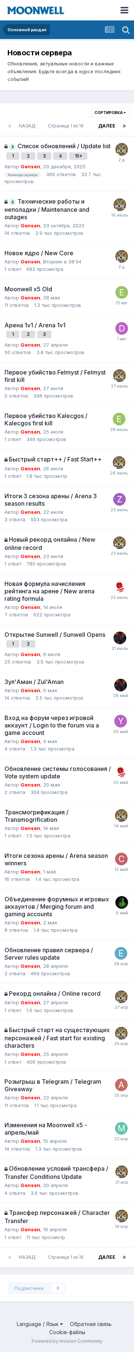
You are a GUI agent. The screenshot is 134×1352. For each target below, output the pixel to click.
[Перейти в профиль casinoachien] (121, 859)
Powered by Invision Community (67, 1341)
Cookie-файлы (67, 1332)
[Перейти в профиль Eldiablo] (121, 292)
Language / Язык (38, 1324)
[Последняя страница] (124, 126)
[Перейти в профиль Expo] (119, 587)
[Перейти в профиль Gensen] (121, 149)
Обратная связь (91, 1324)
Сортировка (109, 112)
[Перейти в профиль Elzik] (121, 953)
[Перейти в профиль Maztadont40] (120, 638)
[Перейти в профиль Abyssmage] (121, 1085)
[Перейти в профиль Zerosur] (119, 499)
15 (77, 156)
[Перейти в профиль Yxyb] (120, 721)
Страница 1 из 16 (67, 126)
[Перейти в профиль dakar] (121, 328)
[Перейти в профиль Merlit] (121, 1128)
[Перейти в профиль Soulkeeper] (121, 902)
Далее (106, 126)
